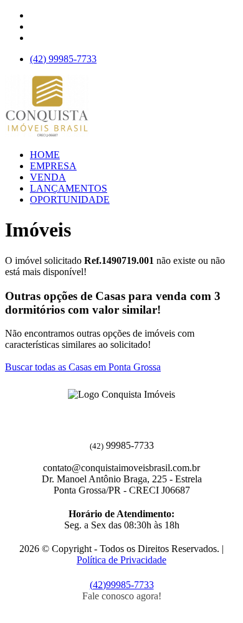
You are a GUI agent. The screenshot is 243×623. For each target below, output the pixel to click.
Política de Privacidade (121, 560)
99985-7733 (63, 59)
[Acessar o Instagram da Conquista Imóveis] (129, 413)
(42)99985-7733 (122, 584)
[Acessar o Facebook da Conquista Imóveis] (114, 413)
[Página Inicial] (47, 133)
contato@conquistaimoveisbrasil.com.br (121, 467)
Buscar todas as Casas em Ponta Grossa (83, 367)
